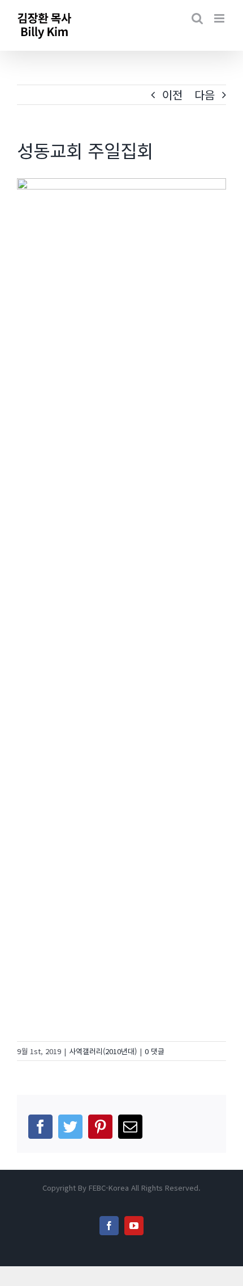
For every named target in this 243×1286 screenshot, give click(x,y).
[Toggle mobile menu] (220, 18)
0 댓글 (154, 1051)
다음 (204, 94)
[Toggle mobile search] (197, 18)
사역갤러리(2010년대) (103, 1051)
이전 (172, 94)
